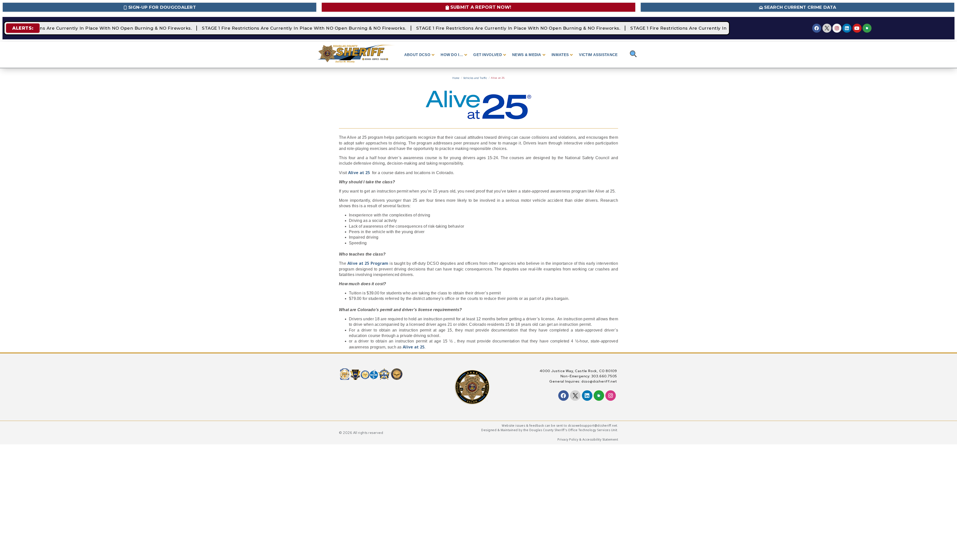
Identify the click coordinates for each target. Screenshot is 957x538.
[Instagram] (836, 28)
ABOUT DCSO (417, 55)
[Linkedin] (846, 28)
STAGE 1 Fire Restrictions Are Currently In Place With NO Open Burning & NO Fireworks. (298, 28)
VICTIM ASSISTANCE (598, 55)
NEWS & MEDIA (526, 55)
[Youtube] (857, 28)
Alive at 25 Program (368, 263)
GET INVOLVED (487, 55)
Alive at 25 (359, 172)
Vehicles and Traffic (475, 78)
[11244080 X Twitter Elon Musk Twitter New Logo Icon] (826, 28)
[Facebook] (816, 28)
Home (455, 78)
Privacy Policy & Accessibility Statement (588, 439)
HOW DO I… (452, 55)
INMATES (560, 55)
